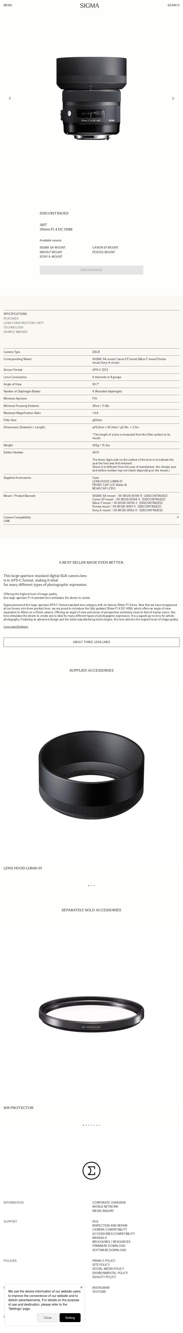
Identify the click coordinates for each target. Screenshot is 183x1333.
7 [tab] (99, 1125)
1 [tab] (88, 885)
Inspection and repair (109, 1225)
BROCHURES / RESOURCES (111, 1241)
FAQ (95, 1221)
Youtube (99, 1291)
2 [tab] (91, 885)
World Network (105, 1206)
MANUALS (99, 1237)
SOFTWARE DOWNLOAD (109, 1250)
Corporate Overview (109, 1202)
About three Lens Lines (91, 642)
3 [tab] (94, 885)
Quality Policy (104, 1277)
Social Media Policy (108, 1268)
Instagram (100, 1287)
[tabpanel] (91, 778)
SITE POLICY (101, 1264)
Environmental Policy (110, 1273)
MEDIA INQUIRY (103, 1211)
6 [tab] (96, 1125)
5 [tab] (94, 1125)
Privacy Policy (104, 1260)
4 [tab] (91, 1125)
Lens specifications (16, 626)
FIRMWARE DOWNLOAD (108, 1245)
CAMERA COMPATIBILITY (109, 1229)
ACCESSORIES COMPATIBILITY (113, 1233)
